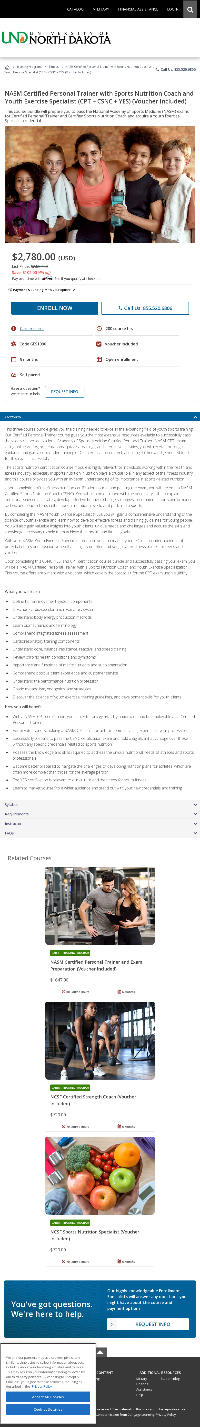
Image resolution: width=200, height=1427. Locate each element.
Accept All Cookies (48, 1397)
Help (139, 1395)
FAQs (9, 833)
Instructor (13, 823)
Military (141, 1378)
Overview (13, 416)
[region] (48, 1383)
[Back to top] (100, 1371)
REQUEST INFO (64, 391)
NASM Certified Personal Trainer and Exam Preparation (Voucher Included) (96, 965)
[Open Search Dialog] (190, 9)
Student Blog (170, 1378)
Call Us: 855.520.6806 (175, 69)
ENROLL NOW (54, 307)
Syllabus (11, 804)
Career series (32, 328)
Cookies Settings (48, 1409)
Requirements (17, 813)
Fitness (54, 67)
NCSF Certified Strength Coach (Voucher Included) (93, 1100)
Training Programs (29, 67)
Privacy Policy (166, 1414)
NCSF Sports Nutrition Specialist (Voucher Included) (94, 1235)
